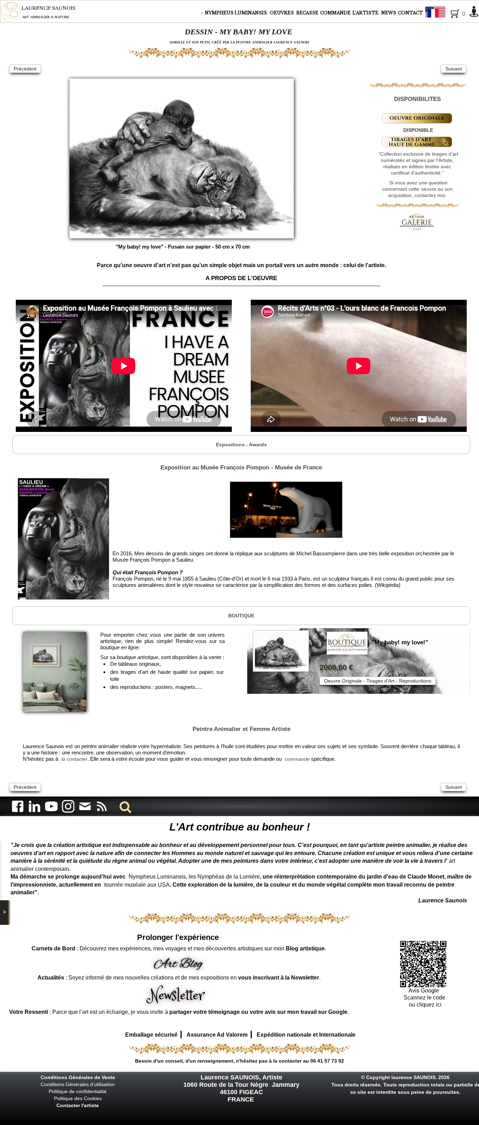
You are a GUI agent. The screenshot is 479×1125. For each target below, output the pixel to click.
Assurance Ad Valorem (217, 1035)
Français (454, 12)
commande (297, 759)
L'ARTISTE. (365, 12)
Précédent (25, 69)
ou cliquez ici (424, 1005)
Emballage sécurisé (151, 1035)
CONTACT (410, 12)
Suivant (453, 69)
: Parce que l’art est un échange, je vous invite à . (179, 1012)
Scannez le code (424, 998)
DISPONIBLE (418, 130)
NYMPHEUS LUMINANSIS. (236, 12)
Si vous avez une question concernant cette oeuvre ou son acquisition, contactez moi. (417, 189)
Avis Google (424, 991)
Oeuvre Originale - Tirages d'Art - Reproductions (377, 681)
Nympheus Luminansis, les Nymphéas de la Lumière (194, 877)
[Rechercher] (124, 806)
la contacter (74, 759)
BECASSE (307, 12)
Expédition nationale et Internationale (306, 1035)
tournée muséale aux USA (137, 885)
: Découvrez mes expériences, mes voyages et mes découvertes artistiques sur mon (178, 948)
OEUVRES (282, 12)
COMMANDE (335, 12)
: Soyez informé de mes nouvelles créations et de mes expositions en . (179, 978)
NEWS (388, 12)
